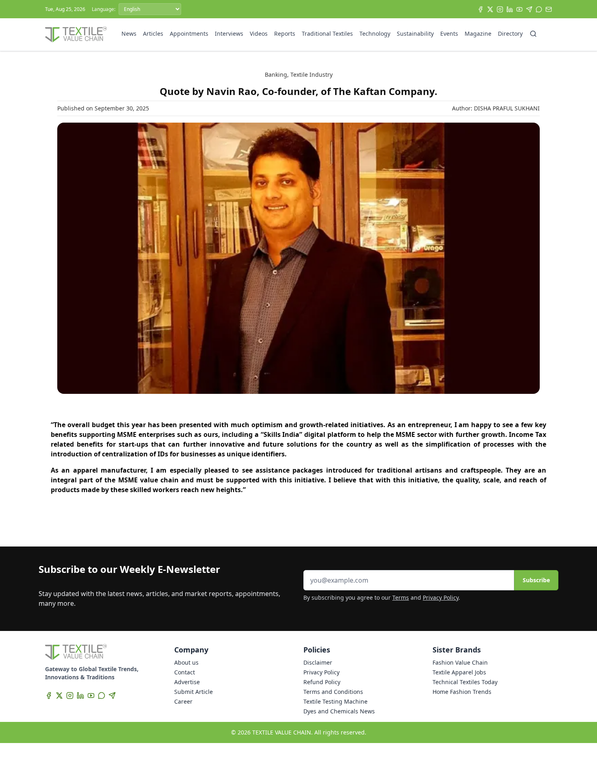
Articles (153, 33)
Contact (184, 672)
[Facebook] (480, 9)
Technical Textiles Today (465, 682)
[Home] (76, 34)
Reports (284, 33)
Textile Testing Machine (335, 701)
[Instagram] (500, 9)
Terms (400, 597)
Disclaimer (317, 662)
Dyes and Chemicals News (339, 711)
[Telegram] (529, 9)
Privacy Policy (441, 597)
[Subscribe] (548, 9)
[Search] (533, 34)
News (128, 33)
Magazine (478, 33)
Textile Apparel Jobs (459, 672)
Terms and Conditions (333, 692)
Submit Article (193, 692)
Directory (510, 33)
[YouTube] (519, 9)
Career (183, 701)
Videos (259, 33)
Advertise (187, 682)
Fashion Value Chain (460, 662)
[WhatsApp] (539, 9)
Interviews (229, 33)
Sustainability (415, 33)
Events (449, 33)
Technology (374, 33)
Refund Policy (321, 682)
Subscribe (536, 580)
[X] (490, 9)
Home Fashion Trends (462, 692)
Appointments (189, 33)
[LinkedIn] (509, 9)
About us (186, 662)
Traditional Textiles (327, 33)
